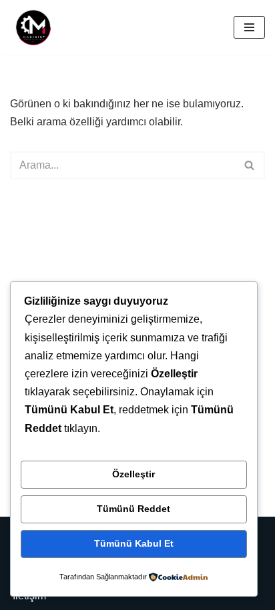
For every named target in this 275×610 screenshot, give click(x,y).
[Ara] (250, 165)
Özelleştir (133, 474)
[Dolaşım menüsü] (249, 27)
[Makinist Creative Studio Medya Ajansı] (33, 27)
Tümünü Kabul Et (134, 543)
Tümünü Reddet (133, 508)
